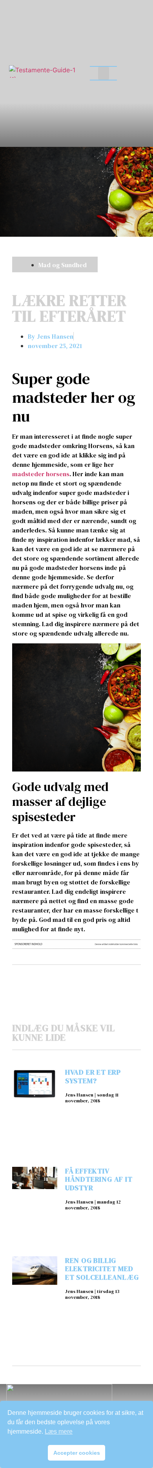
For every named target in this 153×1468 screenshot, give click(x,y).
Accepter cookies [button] (76, 1453)
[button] (103, 73)
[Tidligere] (44, 979)
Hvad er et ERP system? (93, 1076)
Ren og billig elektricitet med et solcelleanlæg (102, 1268)
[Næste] (108, 979)
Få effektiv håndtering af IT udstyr (99, 1179)
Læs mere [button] (59, 1431)
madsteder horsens (40, 474)
